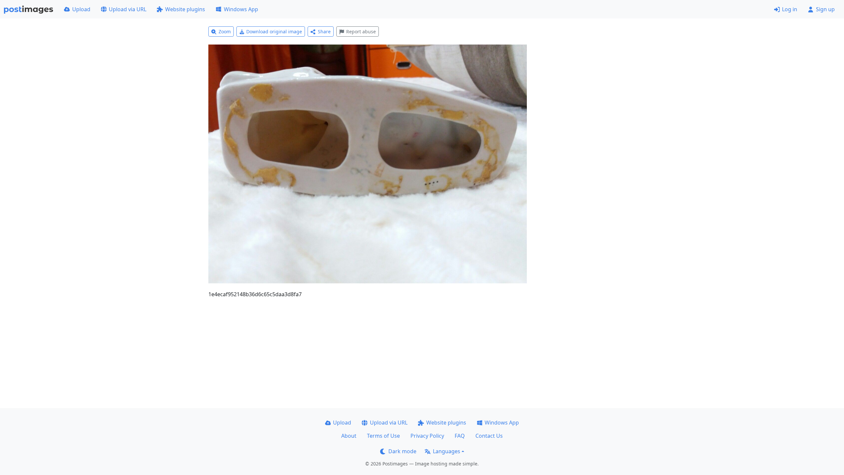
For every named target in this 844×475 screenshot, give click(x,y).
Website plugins (185, 9)
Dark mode (402, 451)
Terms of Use (383, 435)
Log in (789, 9)
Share (324, 31)
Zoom (225, 31)
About (348, 435)
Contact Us (489, 435)
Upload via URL (127, 9)
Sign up (825, 9)
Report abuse (361, 31)
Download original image (274, 31)
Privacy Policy (427, 435)
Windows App (241, 9)
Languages (446, 451)
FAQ (460, 435)
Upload (81, 9)
